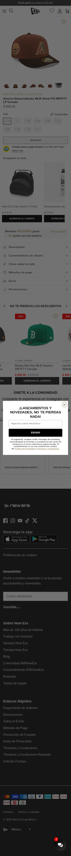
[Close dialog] (64, 404)
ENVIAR (35, 432)
